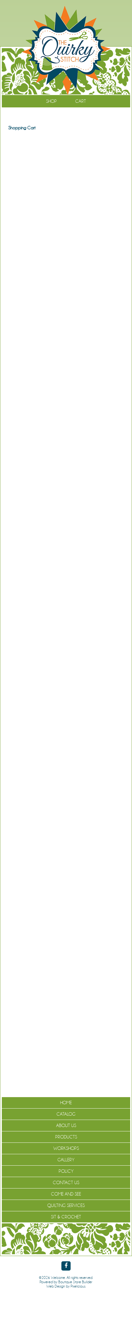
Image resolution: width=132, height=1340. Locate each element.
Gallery (66, 1159)
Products (66, 1136)
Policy (66, 1171)
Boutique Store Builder (75, 1282)
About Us (66, 1125)
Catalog (66, 1114)
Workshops (66, 1148)
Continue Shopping (66, 140)
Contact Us (66, 1182)
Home (66, 1102)
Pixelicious (78, 1286)
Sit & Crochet (66, 1216)
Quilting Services (66, 1205)
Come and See (66, 1194)
